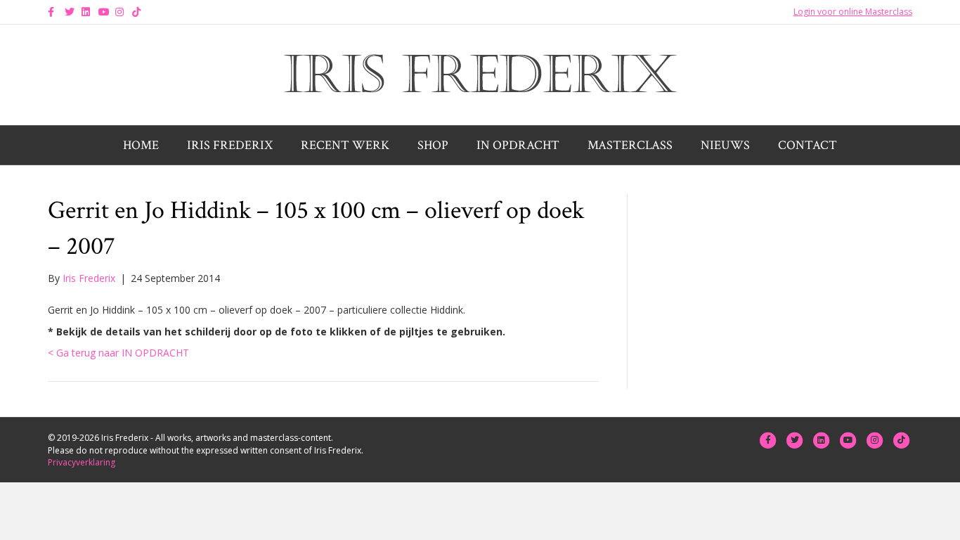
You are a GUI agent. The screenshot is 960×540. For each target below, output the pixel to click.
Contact (807, 145)
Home (141, 145)
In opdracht (517, 145)
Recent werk (345, 145)
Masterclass (630, 145)
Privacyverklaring (81, 462)
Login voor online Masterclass (852, 12)
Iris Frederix (230, 145)
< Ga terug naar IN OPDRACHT (118, 352)
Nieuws (725, 145)
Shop (432, 145)
